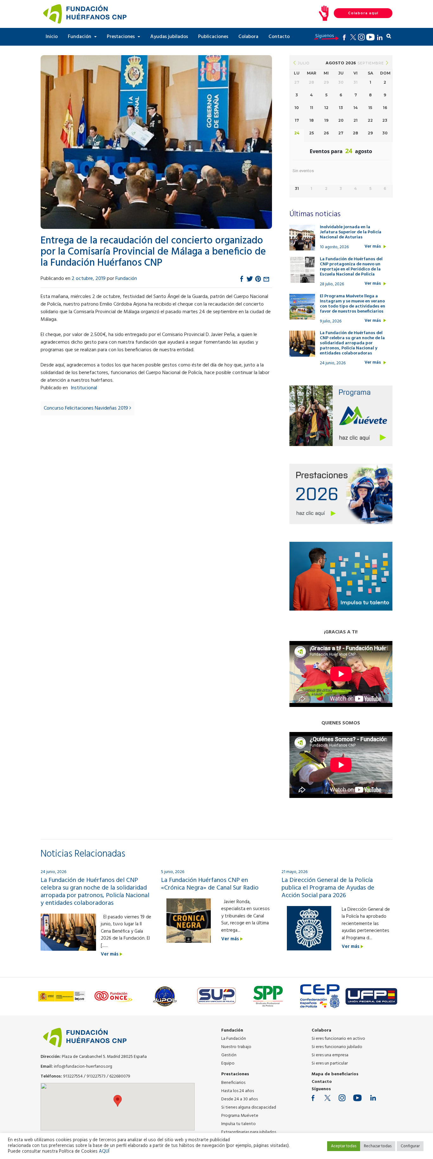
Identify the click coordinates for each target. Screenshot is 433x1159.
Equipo (228, 1063)
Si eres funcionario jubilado (337, 1047)
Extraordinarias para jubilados (248, 1132)
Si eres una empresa (330, 1055)
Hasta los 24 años (237, 1091)
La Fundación (233, 1038)
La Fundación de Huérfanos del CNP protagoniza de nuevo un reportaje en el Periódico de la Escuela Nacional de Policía (351, 267)
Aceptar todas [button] (343, 1146)
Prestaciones (121, 37)
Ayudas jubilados (169, 37)
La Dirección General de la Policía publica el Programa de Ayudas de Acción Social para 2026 (327, 888)
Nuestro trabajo (236, 1047)
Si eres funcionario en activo (338, 1038)
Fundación (80, 37)
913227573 (96, 1076)
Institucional (84, 388)
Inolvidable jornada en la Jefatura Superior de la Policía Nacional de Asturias (350, 232)
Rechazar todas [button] (377, 1146)
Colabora (248, 37)
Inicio (52, 37)
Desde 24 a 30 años (239, 1099)
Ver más (373, 246)
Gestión (228, 1055)
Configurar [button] (410, 1146)
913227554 (73, 1076)
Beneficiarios (233, 1082)
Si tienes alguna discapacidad (248, 1107)
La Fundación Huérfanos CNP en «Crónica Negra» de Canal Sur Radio (210, 884)
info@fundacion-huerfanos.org (83, 1066)
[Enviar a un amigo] (266, 279)
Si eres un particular (330, 1063)
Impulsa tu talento (238, 1124)
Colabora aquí (363, 13)
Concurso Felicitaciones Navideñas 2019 (86, 408)
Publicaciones (213, 37)
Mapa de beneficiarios (335, 1074)
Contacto (279, 37)
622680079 (119, 1076)
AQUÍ (104, 1151)
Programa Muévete (239, 1115)
